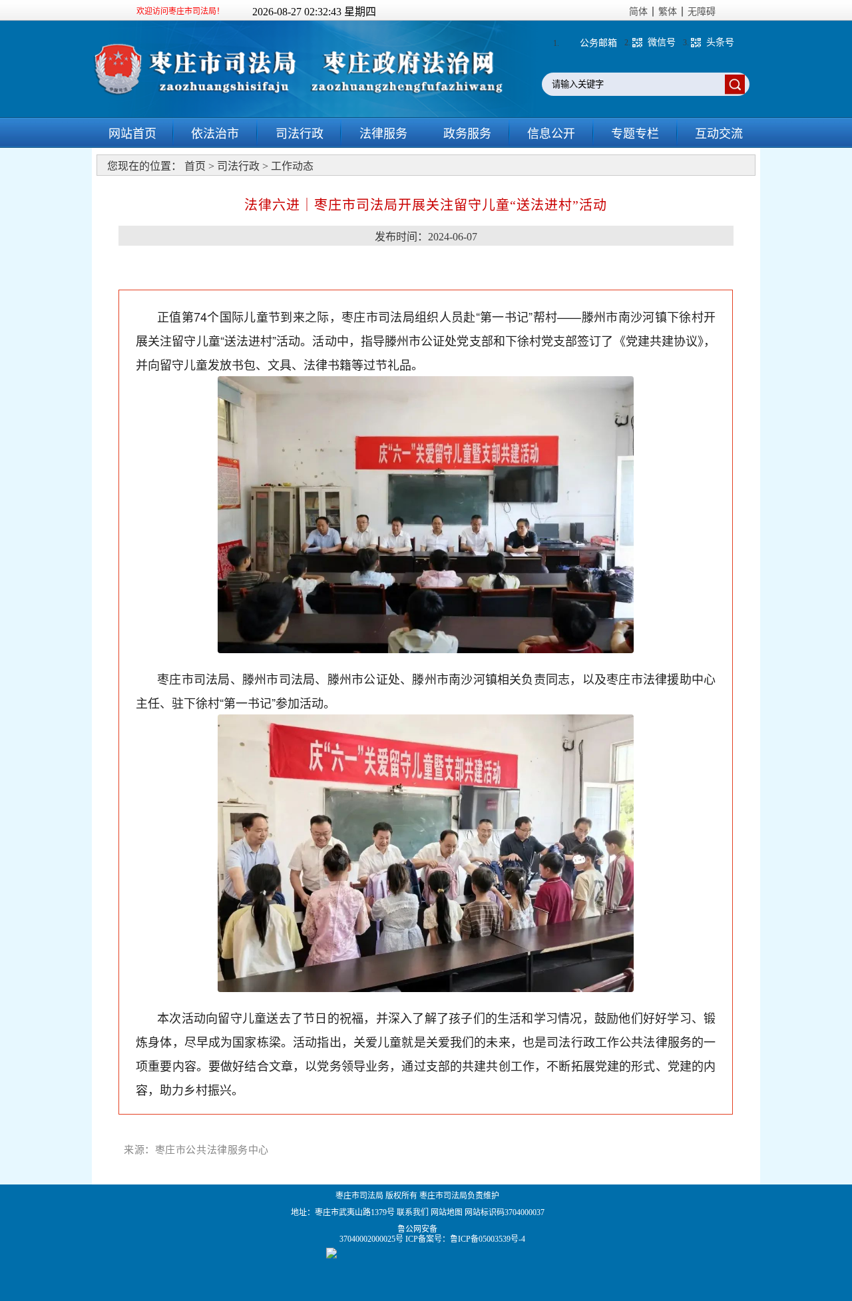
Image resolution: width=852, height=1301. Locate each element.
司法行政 (299, 133)
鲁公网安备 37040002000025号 (372, 1234)
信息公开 (551, 133)
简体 (638, 12)
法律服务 (383, 133)
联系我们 (413, 1212)
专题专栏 (635, 133)
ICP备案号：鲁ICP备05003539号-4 (465, 1239)
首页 (195, 166)
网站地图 (447, 1212)
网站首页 (132, 133)
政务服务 (467, 133)
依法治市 (215, 133)
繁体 (667, 12)
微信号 (662, 42)
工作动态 (292, 166)
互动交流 (719, 133)
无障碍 (702, 12)
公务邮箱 (598, 43)
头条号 (720, 42)
